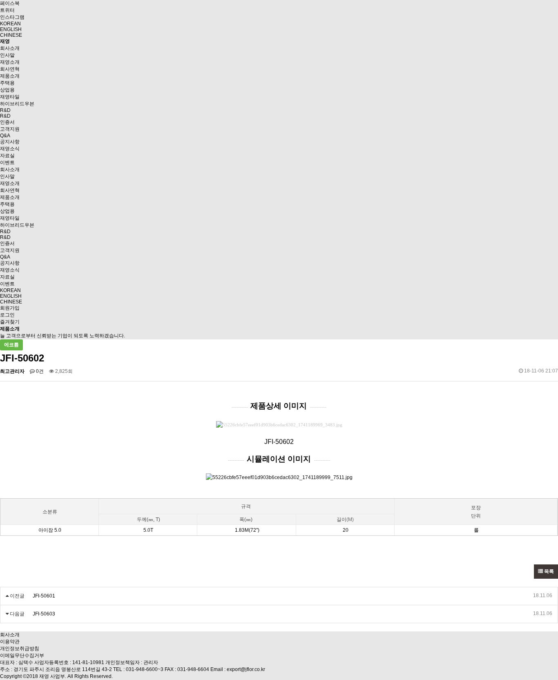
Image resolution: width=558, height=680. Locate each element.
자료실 (7, 155)
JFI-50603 (44, 614)
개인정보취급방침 (19, 648)
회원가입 (10, 308)
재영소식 (10, 149)
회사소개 (10, 48)
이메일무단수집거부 (22, 655)
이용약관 (10, 641)
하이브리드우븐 (17, 104)
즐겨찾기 (10, 322)
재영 (5, 41)
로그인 (7, 315)
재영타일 (10, 97)
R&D (5, 110)
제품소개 (10, 76)
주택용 (7, 83)
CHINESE (11, 35)
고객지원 (10, 129)
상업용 (7, 90)
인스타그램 (12, 17)
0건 (39, 371)
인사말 (7, 55)
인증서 (7, 122)
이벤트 (7, 162)
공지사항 (10, 142)
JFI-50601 (44, 596)
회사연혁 (10, 69)
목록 (548, 571)
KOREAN (10, 24)
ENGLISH (11, 29)
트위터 (7, 10)
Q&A (5, 135)
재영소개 (10, 62)
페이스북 (10, 3)
